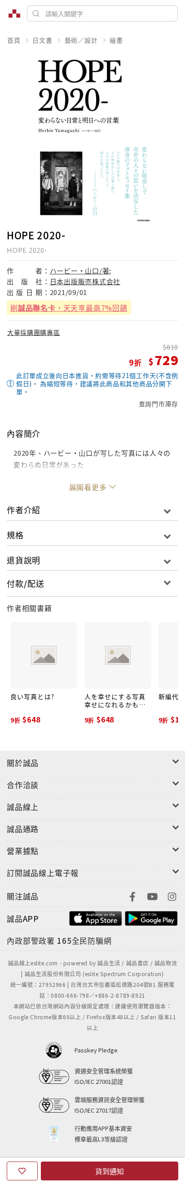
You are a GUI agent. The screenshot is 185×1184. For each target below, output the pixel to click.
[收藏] (22, 1171)
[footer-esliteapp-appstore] (96, 917)
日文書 (42, 39)
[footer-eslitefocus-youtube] (152, 895)
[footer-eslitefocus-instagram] (172, 895)
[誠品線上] (14, 13)
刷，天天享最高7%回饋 (69, 307)
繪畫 (116, 39)
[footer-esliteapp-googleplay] (151, 917)
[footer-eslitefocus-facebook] (132, 895)
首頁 (14, 39)
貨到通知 (109, 1171)
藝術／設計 (81, 39)
